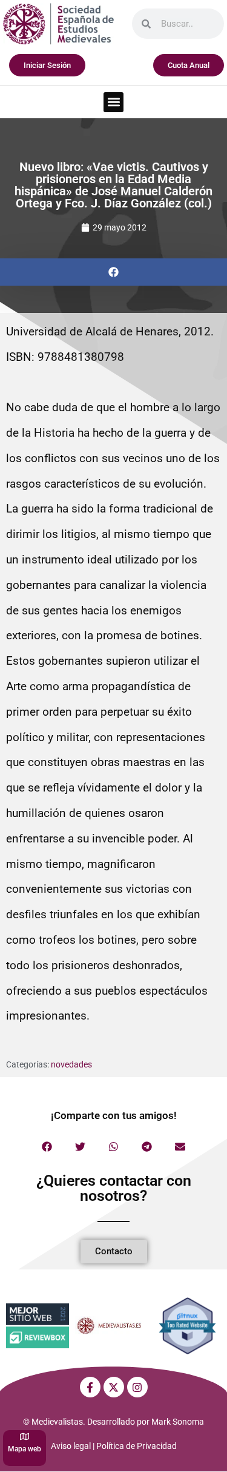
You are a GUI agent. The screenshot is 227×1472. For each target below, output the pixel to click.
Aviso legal (71, 1446)
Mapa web (24, 1449)
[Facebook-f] (90, 1387)
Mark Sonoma (177, 1422)
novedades (71, 1064)
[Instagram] (137, 1387)
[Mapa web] (24, 1436)
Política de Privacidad (136, 1446)
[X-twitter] (114, 1387)
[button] (113, 102)
